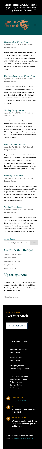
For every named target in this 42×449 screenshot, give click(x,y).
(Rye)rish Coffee (10, 258)
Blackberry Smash (10, 268)
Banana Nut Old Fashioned (15, 144)
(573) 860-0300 (19, 400)
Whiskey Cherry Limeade (14, 110)
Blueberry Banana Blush (13, 176)
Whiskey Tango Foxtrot (13, 207)
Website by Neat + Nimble (23, 438)
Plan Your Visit (17, 326)
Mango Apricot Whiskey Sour (16, 42)
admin (8, 45)
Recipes (14, 47)
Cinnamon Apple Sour (12, 261)
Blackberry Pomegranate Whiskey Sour (19, 76)
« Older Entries (9, 239)
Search (34, 243)
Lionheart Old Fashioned (13, 254)
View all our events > (11, 297)
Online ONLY (29, 10)
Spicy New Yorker (10, 265)
